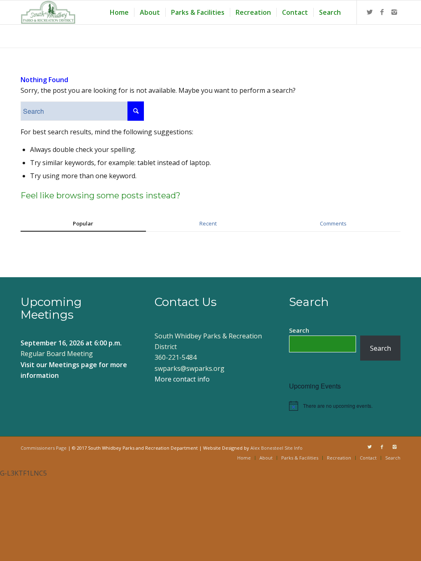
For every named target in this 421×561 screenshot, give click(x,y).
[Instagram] (394, 12)
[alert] (344, 406)
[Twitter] (369, 12)
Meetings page (73, 364)
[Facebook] (382, 12)
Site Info (294, 448)
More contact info (182, 379)
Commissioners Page (44, 448)
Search (299, 330)
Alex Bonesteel (266, 448)
